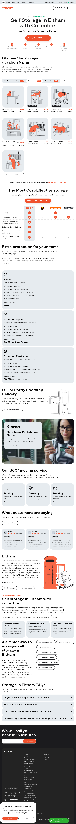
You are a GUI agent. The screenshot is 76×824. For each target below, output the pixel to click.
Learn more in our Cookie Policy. (18, 814)
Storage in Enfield (45, 667)
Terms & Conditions (38, 819)
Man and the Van (28, 774)
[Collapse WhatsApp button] (68, 818)
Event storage (28, 791)
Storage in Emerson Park (48, 662)
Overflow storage (28, 786)
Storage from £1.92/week (37, 38)
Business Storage (29, 777)
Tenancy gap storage (29, 758)
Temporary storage (29, 793)
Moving (26, 754)
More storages (26, 588)
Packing (26, 768)
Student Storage (28, 763)
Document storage (29, 781)
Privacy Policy (48, 819)
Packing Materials (28, 770)
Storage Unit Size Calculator (57, 182)
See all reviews (10, 523)
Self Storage (27, 775)
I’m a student (69, 81)
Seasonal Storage (29, 790)
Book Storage (9, 588)
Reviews (46, 756)
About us (46, 754)
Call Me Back (60, 8)
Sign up (39, 813)
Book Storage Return (12, 409)
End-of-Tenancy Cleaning (30, 772)
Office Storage (28, 779)
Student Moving (28, 765)
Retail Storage (27, 788)
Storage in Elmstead (46, 657)
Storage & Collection (29, 756)
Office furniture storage (30, 783)
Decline (26, 818)
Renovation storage (29, 761)
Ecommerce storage (29, 795)
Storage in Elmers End (47, 652)
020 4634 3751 (51, 2)
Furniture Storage (28, 766)
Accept (10, 818)
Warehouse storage (29, 799)
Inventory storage (29, 800)
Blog (45, 759)
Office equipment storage (30, 784)
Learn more (11, 445)
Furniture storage (45, 647)
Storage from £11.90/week (37, 201)
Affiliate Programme (49, 758)
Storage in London (46, 642)
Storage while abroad (29, 759)
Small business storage (30, 797)
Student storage (65, 642)
